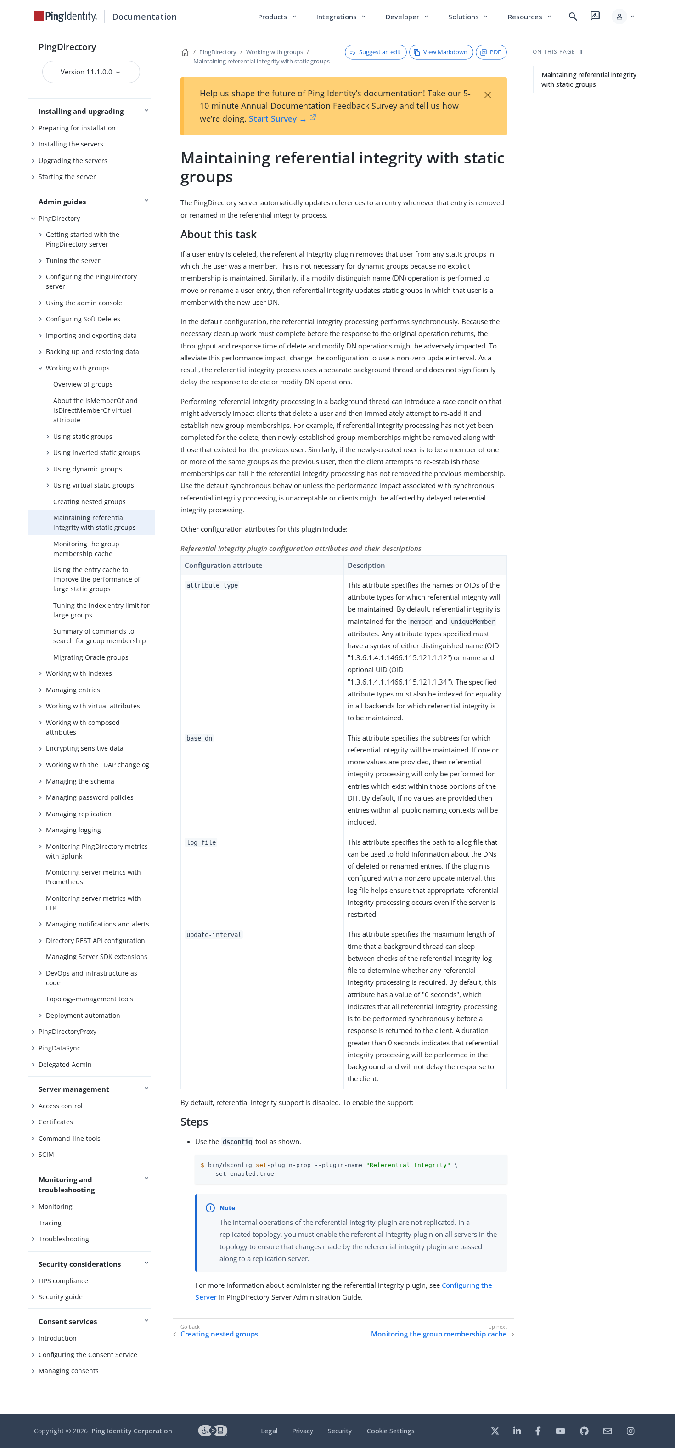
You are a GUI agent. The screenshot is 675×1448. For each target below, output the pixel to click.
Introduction (58, 1338)
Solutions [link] (468, 16)
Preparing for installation (77, 127)
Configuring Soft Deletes (83, 318)
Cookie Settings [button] (391, 1430)
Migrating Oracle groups (91, 657)
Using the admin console (84, 302)
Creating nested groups (89, 501)
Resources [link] (530, 16)
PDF (495, 52)
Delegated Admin (65, 1064)
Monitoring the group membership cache (86, 548)
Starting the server (67, 176)
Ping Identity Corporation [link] (131, 1430)
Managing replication (79, 813)
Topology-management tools (89, 998)
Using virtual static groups (93, 485)
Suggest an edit (380, 52)
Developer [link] (408, 16)
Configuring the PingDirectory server (91, 281)
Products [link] (278, 16)
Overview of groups (83, 384)
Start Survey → (278, 118)
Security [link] (340, 1430)
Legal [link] (269, 1430)
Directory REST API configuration (95, 940)
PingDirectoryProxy (67, 1031)
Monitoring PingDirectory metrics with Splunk (97, 851)
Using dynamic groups (87, 469)
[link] (65, 16)
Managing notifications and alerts (97, 924)
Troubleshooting (64, 1239)
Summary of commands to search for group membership (99, 636)
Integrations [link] (341, 16)
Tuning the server (73, 260)
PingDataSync (59, 1048)
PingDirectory (67, 46)
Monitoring (56, 1206)
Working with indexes (79, 673)
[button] (624, 16)
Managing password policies (90, 797)
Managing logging (73, 829)
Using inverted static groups (96, 452)
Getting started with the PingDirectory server (82, 239)
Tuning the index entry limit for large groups (101, 610)
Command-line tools (70, 1138)
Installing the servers (71, 144)
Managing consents (69, 1370)
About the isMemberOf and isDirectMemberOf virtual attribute (95, 410)
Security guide (61, 1296)
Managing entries (73, 689)
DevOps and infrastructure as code (91, 978)
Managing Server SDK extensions (96, 956)
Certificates (56, 1121)
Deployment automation (83, 1015)
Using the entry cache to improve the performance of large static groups (96, 579)
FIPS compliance (63, 1280)
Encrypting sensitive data (85, 748)
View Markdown (445, 52)
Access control (61, 1105)
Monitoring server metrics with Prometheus (93, 877)
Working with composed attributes (83, 727)
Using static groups (82, 436)
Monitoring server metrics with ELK (93, 903)
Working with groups (78, 368)
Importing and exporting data (91, 335)
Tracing (50, 1222)
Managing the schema (80, 781)
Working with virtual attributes (93, 706)
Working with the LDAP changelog (97, 764)
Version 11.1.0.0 (87, 71)
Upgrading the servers (73, 160)
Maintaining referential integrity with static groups (94, 522)
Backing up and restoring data (92, 351)
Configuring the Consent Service (88, 1354)
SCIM (46, 1154)
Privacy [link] (302, 1430)
